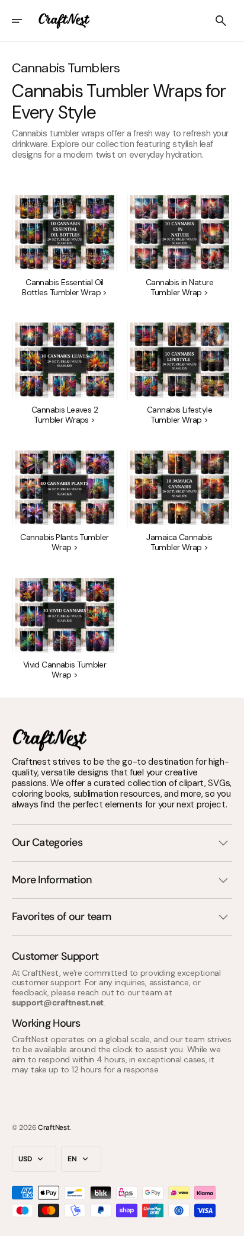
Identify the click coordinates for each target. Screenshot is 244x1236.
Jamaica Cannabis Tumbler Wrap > (179, 542)
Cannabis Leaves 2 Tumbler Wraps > (64, 415)
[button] (25, 21)
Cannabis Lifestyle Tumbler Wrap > (179, 415)
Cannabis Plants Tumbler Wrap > (64, 542)
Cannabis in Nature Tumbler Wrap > (179, 287)
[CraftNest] (64, 20)
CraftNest (53, 1127)
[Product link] (64, 245)
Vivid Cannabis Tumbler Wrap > (65, 670)
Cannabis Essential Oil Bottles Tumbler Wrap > (64, 287)
